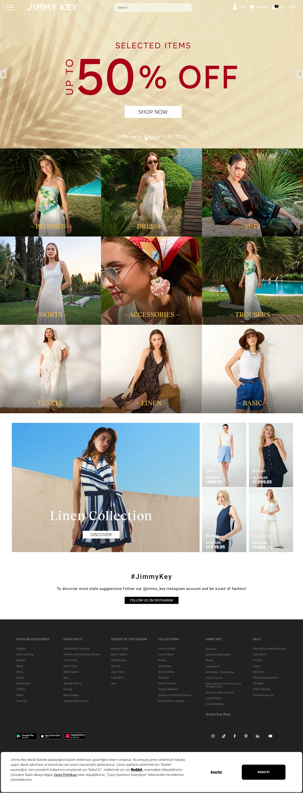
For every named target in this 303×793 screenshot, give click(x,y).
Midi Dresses (71, 672)
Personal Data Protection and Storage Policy (223, 685)
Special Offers (166, 672)
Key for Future (213, 677)
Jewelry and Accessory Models (81, 654)
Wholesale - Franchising (219, 672)
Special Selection (168, 689)
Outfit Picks (70, 666)
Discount (163, 677)
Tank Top (21, 701)
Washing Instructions (265, 677)
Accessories (23, 683)
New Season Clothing (76, 648)
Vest (113, 683)
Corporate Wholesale (217, 654)
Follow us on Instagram (151, 600)
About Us (210, 648)
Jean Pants (118, 672)
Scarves (115, 666)
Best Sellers (165, 666)
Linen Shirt (117, 677)
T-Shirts (20, 689)
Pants (19, 695)
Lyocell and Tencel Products (174, 695)
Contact (257, 660)
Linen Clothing (24, 654)
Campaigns (212, 666)
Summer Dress (119, 648)
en (292, 7)
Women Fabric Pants (76, 701)
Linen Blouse (118, 660)
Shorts (20, 677)
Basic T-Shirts (119, 654)
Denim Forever (166, 683)
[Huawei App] (75, 735)
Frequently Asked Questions (269, 648)
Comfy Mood (166, 654)
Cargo (256, 666)
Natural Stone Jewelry (171, 701)
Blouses (21, 660)
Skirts (19, 666)
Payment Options (263, 695)
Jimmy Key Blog (217, 714)
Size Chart (259, 672)
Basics (162, 660)
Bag (65, 677)
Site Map (258, 683)
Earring (67, 689)
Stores (209, 660)
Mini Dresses (71, 695)
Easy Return (260, 654)
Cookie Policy (213, 698)
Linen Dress (70, 660)
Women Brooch (72, 683)
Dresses (21, 648)
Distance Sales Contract (219, 692)
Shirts (19, 672)
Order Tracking (261, 689)
